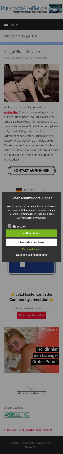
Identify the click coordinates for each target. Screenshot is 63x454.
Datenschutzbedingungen (31, 254)
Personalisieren (31, 249)
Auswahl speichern (31, 242)
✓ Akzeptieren (31, 233)
